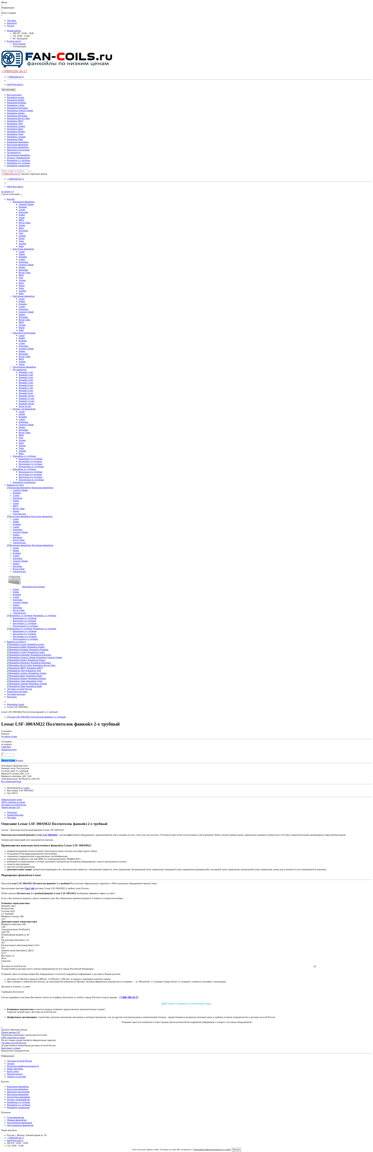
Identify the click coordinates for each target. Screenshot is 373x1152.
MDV (21, 220)
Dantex (22, 225)
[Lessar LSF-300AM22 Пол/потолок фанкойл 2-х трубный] (36, 717)
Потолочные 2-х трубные (31, 466)
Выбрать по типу (15, 485)
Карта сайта (13, 1071)
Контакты (12, 23)
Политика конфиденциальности (23, 1066)
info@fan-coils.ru (15, 84)
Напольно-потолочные (18, 150)
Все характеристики (11, 781)
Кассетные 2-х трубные (30, 461)
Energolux (23, 212)
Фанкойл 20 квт (26, 403)
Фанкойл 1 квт (26, 372)
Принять (236, 1150)
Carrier (22, 209)
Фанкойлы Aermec (16, 126)
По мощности (14, 152)
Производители (15, 1074)
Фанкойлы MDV (15, 121)
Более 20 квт (25, 406)
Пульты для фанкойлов (18, 157)
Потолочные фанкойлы (18, 155)
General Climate (26, 204)
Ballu (21, 246)
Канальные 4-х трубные (30, 472)
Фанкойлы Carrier (15, 105)
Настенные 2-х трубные (30, 464)
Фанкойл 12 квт (26, 398)
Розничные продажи (17, 691)
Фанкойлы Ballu (15, 139)
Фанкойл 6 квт (26, 385)
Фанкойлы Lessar (15, 97)
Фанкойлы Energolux (17, 108)
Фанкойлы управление (18, 165)
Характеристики (15, 815)
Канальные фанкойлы (18, 142)
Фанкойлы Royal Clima (18, 118)
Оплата (10, 25)
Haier (21, 228)
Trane (21, 241)
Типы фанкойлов (15, 1117)
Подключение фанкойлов (19, 1122)
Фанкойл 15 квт (26, 401)
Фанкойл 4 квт (26, 380)
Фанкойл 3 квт (26, 377)
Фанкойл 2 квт (26, 375)
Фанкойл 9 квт (26, 393)
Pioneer (22, 445)
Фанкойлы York (15, 123)
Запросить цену (9, 749)
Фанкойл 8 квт (26, 390)
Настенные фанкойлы (18, 147)
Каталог (11, 199)
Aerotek (22, 243)
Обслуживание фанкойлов (20, 1125)
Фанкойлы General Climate (20, 110)
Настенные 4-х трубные (30, 477)
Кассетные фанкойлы (17, 144)
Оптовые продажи (16, 694)
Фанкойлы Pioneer (16, 131)
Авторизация (19, 46)
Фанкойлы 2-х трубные (18, 160)
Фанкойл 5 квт (26, 382)
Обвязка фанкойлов (17, 1120)
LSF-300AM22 (50, 835)
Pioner (22, 238)
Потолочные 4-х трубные (31, 479)
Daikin (22, 215)
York (21, 233)
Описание (12, 812)
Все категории (14, 95)
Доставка (11, 20)
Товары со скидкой (16, 1076)
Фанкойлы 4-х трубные (18, 163)
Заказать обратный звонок (34, 174)
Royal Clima (24, 222)
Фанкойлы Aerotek (16, 136)
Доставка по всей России (19, 689)
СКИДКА (6, 747)
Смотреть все (19, 514)
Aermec (22, 236)
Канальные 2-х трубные (30, 458)
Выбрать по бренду (16, 641)
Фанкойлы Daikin (15, 100)
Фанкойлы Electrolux (17, 116)
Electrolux (23, 230)
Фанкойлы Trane (15, 134)
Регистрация (19, 44)
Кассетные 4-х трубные (30, 474)
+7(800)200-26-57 (15, 77)
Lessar (22, 217)
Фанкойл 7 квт (26, 388)
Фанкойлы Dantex (16, 113)
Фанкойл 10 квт (26, 396)
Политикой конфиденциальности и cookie (212, 1150)
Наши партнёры (15, 1068)
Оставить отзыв (9, 736)
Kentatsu (23, 207)
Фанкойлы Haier (15, 129)
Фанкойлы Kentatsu (16, 102)
